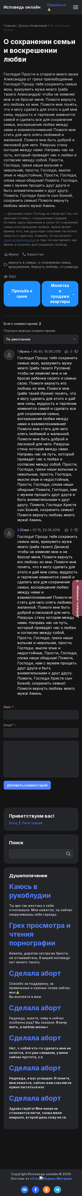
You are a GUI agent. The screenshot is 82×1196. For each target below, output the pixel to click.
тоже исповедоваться (20, 240)
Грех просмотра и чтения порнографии (40, 934)
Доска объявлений (33, 25)
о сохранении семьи (54, 262)
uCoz (34, 1178)
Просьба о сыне (22, 294)
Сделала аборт (35, 973)
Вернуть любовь (44, 267)
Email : (10, 725)
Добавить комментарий (27, 785)
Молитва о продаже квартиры (60, 293)
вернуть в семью (22, 262)
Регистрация (32, 823)
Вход (13, 823)
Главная (10, 25)
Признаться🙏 (56, 7)
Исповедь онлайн (22, 7)
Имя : (9, 707)
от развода (69, 267)
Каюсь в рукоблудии (30, 890)
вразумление (19, 267)
